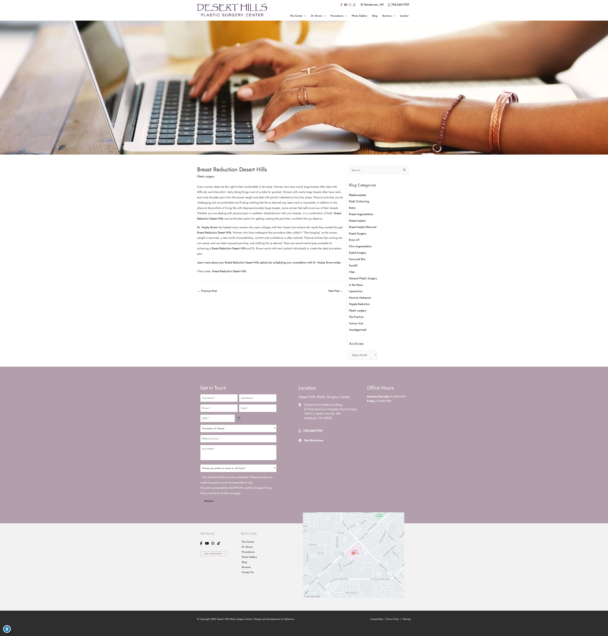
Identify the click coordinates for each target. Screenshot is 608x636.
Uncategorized (357, 330)
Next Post (335, 291)
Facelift (353, 265)
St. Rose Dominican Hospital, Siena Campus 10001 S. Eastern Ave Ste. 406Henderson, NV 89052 (330, 413)
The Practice (356, 317)
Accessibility (376, 619)
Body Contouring (359, 201)
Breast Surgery (357, 233)
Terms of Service (223, 493)
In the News (356, 285)
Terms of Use (392, 619)
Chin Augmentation (360, 246)
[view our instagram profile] (350, 5)
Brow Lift (354, 240)
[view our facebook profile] (341, 5)
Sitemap (406, 619)
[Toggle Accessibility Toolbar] (7, 629)
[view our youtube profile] (346, 5)
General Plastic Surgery (363, 278)
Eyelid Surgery (357, 253)
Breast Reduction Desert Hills (214, 232)
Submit (209, 501)
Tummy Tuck (356, 323)
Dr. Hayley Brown (207, 227)
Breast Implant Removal (362, 227)
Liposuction (356, 291)
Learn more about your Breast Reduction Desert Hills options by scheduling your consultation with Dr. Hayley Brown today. (269, 262)
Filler (352, 272)
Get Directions (313, 440)
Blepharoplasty (357, 195)
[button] (304, 16)
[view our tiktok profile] (354, 5)
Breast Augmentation (361, 214)
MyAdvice (289, 619)
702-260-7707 (400, 5)
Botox (352, 208)
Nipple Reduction (359, 304)
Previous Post (207, 291)
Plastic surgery (205, 176)
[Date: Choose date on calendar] (239, 418)
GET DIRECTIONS (213, 553)
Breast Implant (357, 221)
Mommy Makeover (360, 298)
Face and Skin (357, 259)
